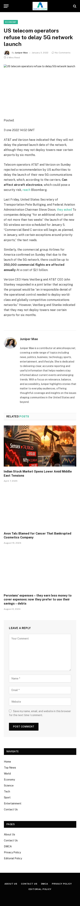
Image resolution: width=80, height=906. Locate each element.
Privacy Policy (12, 852)
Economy (10, 22)
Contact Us (11, 809)
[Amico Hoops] (40, 6)
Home (7, 761)
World (7, 773)
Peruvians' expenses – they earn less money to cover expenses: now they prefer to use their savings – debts (38, 599)
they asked (64, 209)
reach (26, 190)
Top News (10, 767)
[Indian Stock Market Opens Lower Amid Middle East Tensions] (40, 445)
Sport (7, 797)
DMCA (8, 846)
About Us (9, 834)
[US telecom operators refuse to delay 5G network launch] (40, 88)
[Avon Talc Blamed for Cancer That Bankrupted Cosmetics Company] (40, 507)
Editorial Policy (13, 858)
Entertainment (12, 803)
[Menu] (6, 6)
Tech (7, 791)
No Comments (63, 52)
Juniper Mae (21, 52)
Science (9, 785)
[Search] (74, 6)
